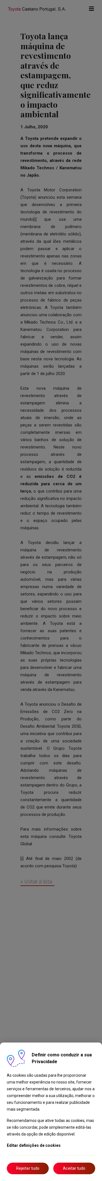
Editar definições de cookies (34, 1145)
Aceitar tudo (74, 1168)
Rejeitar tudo (27, 1168)
